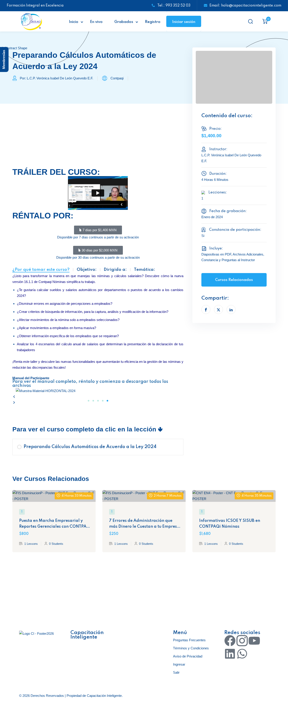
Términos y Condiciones (191, 648)
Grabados (123, 22)
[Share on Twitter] (218, 309)
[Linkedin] (230, 653)
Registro (152, 22)
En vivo (96, 22)
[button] (97, 397)
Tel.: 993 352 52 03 (173, 5)
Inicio (73, 22)
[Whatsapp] (242, 653)
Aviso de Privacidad (187, 656)
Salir (176, 672)
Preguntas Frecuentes (189, 640)
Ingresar (179, 664)
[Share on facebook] (205, 309)
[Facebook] (230, 640)
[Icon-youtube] (254, 640)
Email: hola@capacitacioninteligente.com (245, 5)
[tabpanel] (97, 283)
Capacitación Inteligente (104, 696)
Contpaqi (117, 78)
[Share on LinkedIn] (231, 309)
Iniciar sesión (183, 22)
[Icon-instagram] (242, 640)
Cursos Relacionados (234, 280)
